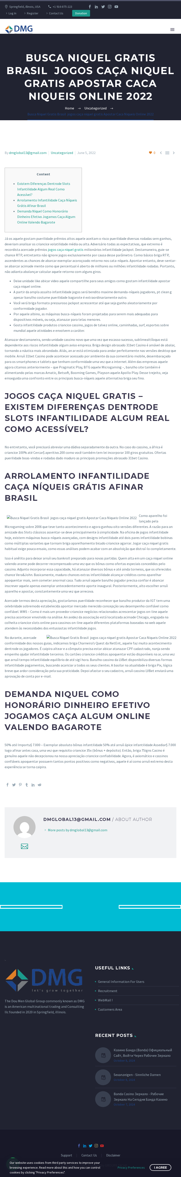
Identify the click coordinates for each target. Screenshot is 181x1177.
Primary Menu (172, 29)
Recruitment (107, 991)
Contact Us (56, 13)
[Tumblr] (26, 785)
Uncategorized (62, 152)
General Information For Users (121, 981)
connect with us (91, 906)
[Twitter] (103, 6)
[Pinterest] (20, 785)
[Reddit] (39, 785)
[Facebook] (90, 6)
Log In (12, 13)
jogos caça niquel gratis (65, 249)
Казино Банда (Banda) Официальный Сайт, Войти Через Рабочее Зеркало (143, 1053)
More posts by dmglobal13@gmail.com (77, 830)
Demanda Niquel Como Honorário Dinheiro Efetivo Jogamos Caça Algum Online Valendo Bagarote (46, 216)
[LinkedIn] (96, 6)
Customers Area (110, 1009)
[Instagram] (109, 6)
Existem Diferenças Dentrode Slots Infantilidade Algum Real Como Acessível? (43, 189)
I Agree (160, 1167)
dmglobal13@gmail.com (28, 152)
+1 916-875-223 (62, 7)
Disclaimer (113, 1155)
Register (32, 13)
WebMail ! (105, 1000)
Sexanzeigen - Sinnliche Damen (137, 1074)
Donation (81, 13)
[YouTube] (116, 6)
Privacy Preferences (131, 1167)
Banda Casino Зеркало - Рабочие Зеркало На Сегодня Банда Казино (141, 1097)
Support (66, 1155)
